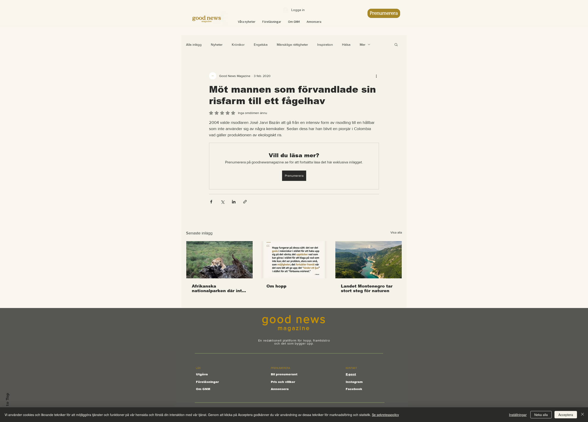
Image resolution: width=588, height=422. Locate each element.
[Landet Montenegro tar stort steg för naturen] (368, 259)
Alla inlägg (194, 44)
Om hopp (276, 286)
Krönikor (238, 44)
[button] (396, 44)
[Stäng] (582, 414)
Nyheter (217, 44)
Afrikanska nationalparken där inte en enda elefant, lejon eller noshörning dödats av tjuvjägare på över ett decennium (219, 288)
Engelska (261, 44)
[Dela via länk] (245, 202)
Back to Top (7, 405)
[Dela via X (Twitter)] (222, 202)
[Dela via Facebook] (211, 202)
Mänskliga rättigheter (292, 44)
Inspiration (325, 44)
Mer (362, 44)
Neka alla (541, 414)
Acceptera (565, 414)
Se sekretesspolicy (385, 414)
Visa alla (396, 232)
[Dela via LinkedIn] (234, 202)
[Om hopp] (294, 259)
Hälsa (346, 44)
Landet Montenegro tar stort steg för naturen (367, 288)
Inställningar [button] (518, 414)
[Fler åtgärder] (376, 76)
